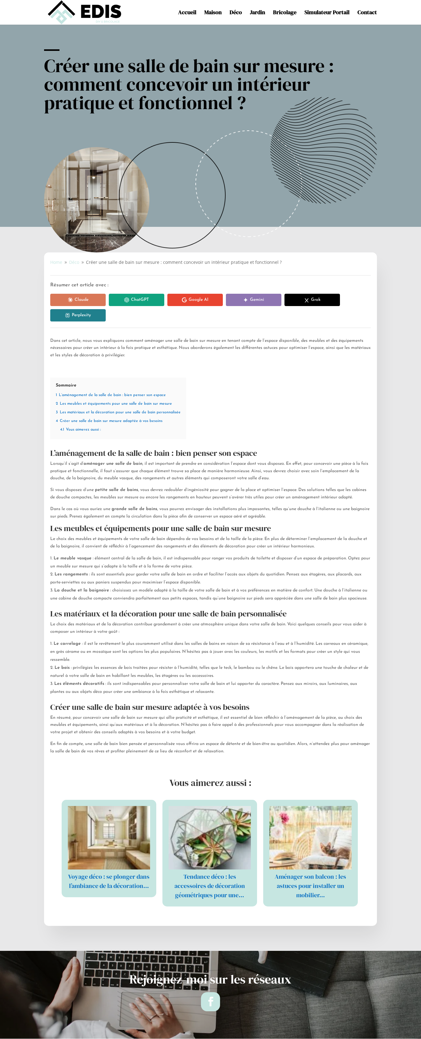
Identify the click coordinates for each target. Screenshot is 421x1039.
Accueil (187, 13)
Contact (367, 13)
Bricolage (284, 13)
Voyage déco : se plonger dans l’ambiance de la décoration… (108, 881)
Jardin (257, 13)
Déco (236, 13)
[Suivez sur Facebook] (210, 1001)
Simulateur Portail (327, 13)
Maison (213, 13)
